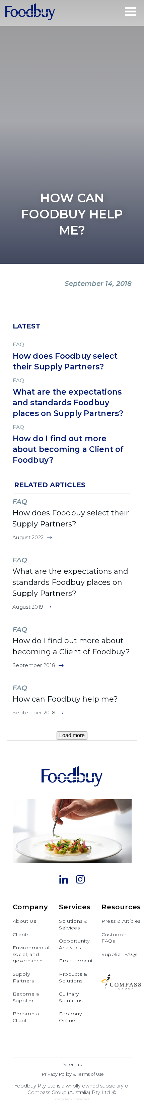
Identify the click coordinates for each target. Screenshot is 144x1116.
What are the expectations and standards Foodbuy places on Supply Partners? (70, 582)
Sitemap (72, 1064)
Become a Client (26, 1017)
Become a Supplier (26, 997)
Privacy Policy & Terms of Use (73, 1074)
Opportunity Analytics (74, 944)
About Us (25, 921)
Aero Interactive (77, 1099)
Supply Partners (23, 977)
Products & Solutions (73, 977)
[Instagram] (80, 880)
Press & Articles (121, 921)
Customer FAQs (114, 937)
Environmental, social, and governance (32, 954)
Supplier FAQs (119, 954)
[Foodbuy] (30, 12)
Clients (21, 934)
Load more (72, 735)
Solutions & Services (73, 924)
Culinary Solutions (71, 997)
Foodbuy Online (70, 1017)
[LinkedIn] (63, 880)
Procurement (76, 961)
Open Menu (131, 11)
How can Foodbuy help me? (65, 699)
